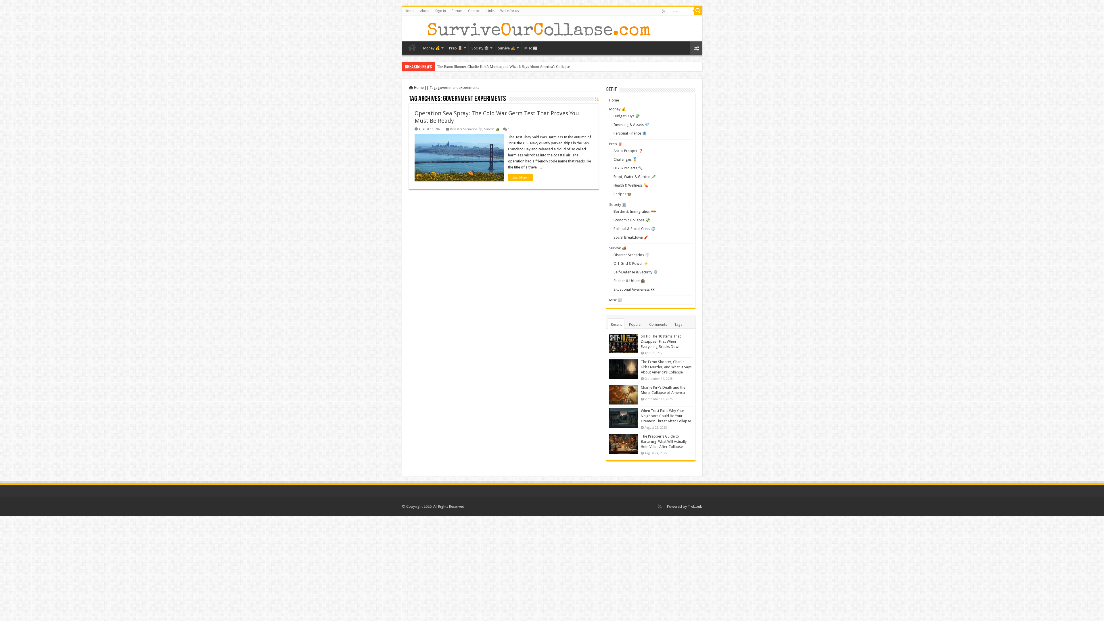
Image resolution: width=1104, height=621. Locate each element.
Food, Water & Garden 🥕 (635, 177)
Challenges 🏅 (625, 159)
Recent (616, 324)
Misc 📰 (530, 48)
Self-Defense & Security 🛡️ (636, 272)
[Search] (698, 11)
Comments (658, 324)
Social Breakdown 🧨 (631, 237)
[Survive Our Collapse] (528, 28)
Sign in (440, 11)
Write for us (509, 11)
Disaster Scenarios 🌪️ (466, 129)
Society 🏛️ (480, 48)
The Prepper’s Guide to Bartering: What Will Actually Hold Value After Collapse (664, 441)
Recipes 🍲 (623, 194)
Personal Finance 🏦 (630, 133)
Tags (678, 324)
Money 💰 (431, 48)
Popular (635, 324)
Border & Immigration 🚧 (635, 211)
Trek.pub (695, 506)
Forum (457, 11)
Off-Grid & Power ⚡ (631, 263)
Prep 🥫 (455, 48)
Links (490, 11)
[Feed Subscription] (597, 99)
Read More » (520, 177)
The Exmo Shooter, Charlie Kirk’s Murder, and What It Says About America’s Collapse (503, 66)
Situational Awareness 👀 (634, 289)
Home (409, 11)
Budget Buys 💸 (627, 116)
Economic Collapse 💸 (632, 220)
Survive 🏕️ (506, 48)
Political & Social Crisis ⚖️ (635, 229)
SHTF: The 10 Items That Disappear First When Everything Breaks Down (661, 341)
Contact (474, 11)
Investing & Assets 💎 (631, 124)
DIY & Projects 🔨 (628, 168)
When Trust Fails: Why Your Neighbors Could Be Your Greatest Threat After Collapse (666, 416)
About (425, 11)
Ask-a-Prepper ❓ (628, 151)
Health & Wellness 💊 (631, 185)
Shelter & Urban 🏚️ (629, 281)
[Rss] (663, 11)
